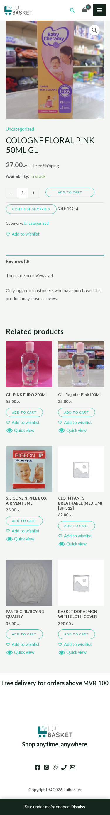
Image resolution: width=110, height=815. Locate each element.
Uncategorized (20, 129)
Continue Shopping (31, 209)
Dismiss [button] (77, 806)
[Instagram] (46, 767)
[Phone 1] (64, 767)
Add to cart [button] (24, 412)
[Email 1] (72, 767)
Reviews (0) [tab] (17, 261)
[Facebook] (37, 767)
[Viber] (55, 767)
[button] (72, 10)
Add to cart (70, 192)
